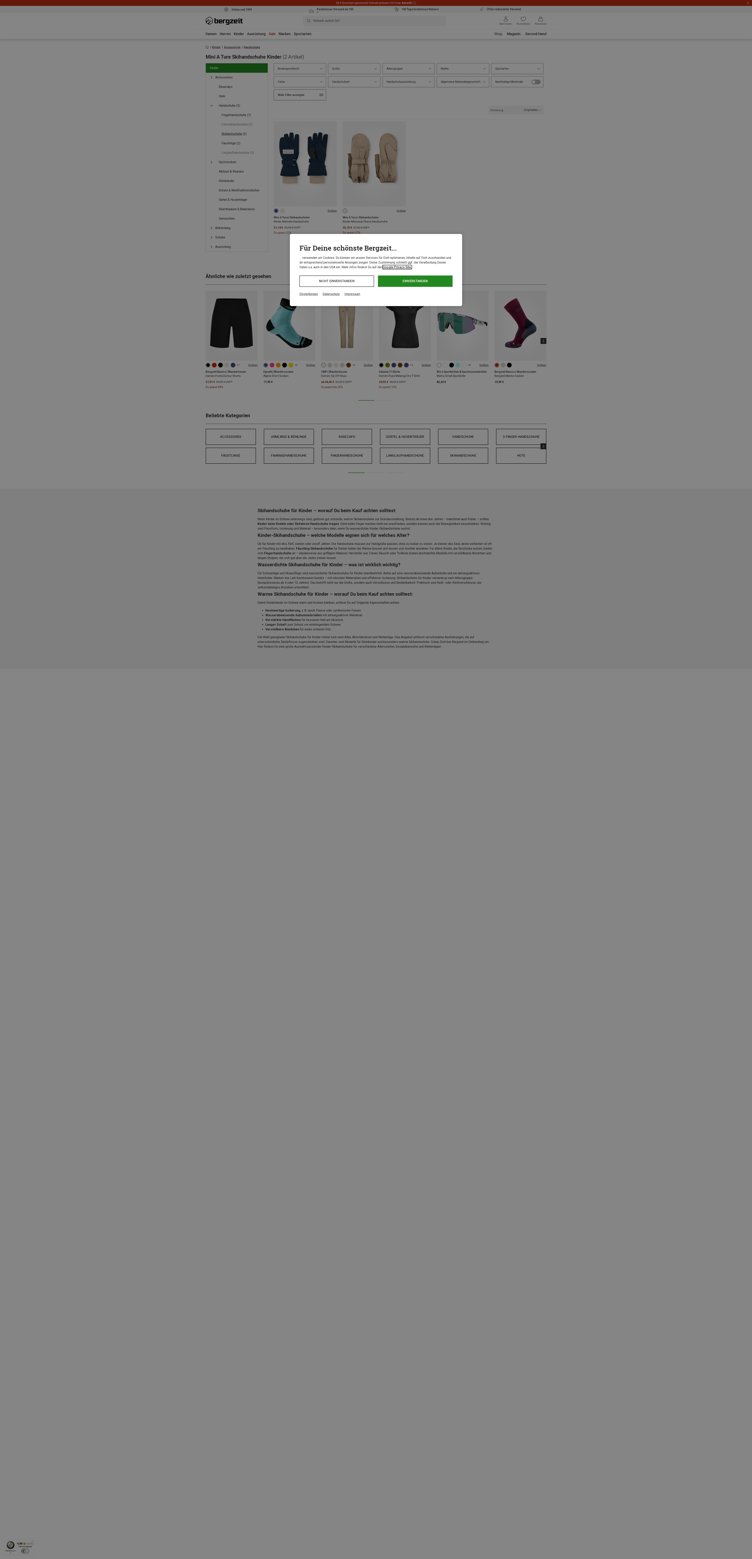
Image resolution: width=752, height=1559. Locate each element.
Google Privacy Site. (397, 267)
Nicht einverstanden (336, 281)
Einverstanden (415, 281)
